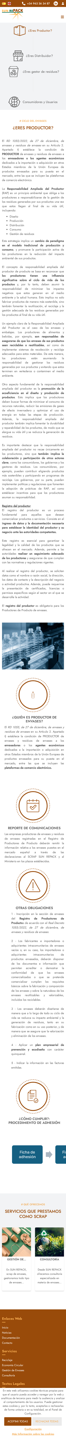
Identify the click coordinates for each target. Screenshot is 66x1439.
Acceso (63, 3)
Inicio (5, 1327)
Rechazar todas (47, 1421)
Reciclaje (7, 1360)
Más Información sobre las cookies (33, 1434)
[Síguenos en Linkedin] (56, 3)
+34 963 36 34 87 (38, 3)
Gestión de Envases (13, 1370)
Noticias (6, 1333)
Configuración (33, 1429)
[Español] (4, 3)
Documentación (11, 1338)
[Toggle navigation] (61, 17)
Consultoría (8, 1375)
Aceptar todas (18, 1421)
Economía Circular (12, 1365)
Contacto (7, 1343)
